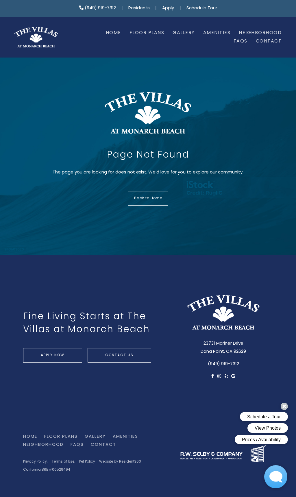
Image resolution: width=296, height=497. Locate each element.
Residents (139, 8)
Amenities (217, 33)
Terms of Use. (63, 462)
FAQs (240, 41)
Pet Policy (87, 462)
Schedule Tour (201, 8)
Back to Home (148, 198)
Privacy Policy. (35, 462)
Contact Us (119, 355)
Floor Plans (147, 33)
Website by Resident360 (120, 462)
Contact (269, 41)
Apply (168, 8)
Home (113, 33)
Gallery (184, 33)
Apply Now (52, 355)
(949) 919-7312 (100, 8)
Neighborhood (260, 33)
